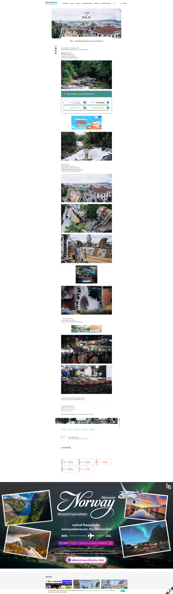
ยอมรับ (123, 590)
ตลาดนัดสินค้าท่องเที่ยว (106, 3)
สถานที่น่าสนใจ (65, 3)
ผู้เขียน (72, 3)
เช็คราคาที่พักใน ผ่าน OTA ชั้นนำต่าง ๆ (80, 94)
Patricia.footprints (67, 411)
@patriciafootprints (70, 408)
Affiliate (96, 3)
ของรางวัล (78, 3)
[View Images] (60, 421)
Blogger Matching (87, 3)
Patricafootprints (71, 409)
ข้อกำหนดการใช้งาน (88, 590)
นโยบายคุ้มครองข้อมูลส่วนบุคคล (102, 590)
